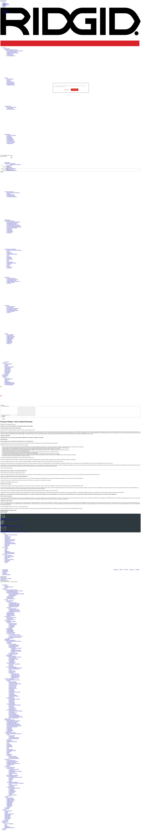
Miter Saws (11, 778)
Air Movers (9, 283)
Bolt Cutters (9, 744)
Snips (8, 265)
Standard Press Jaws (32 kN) (14, 609)
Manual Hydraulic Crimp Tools (12, 222)
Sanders (10, 774)
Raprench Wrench (12, 687)
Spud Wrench (11, 690)
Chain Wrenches (12, 691)
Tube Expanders (12, 701)
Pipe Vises (11, 664)
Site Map (4, 572)
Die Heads (13, 649)
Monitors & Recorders (13, 594)
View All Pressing (10, 600)
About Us (4, 376)
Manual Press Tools (10, 614)
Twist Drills (9, 263)
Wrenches (8, 193)
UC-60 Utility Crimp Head (11, 223)
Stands (10, 781)
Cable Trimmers (10, 230)
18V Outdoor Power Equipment (12, 308)
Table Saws (11, 779)
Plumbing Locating (10, 596)
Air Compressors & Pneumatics (12, 310)
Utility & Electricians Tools (9, 220)
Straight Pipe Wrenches (13, 682)
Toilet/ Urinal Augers (13, 624)
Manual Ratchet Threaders (16, 650)
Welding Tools (9, 342)
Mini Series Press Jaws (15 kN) (14, 611)
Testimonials (7, 379)
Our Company (5, 547)
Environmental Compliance (9, 383)
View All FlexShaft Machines (14, 634)
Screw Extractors (10, 261)
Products (4, 588)
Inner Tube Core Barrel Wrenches (15, 683)
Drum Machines (10, 629)
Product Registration (8, 363)
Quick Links (5, 554)
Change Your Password (7, 12)
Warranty (6, 365)
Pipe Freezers (11, 705)
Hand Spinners (11, 626)
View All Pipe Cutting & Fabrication (15, 667)
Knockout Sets (9, 228)
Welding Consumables (11, 336)
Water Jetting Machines (11, 632)
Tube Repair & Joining (11, 195)
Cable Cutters (9, 229)
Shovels (8, 264)
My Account (5, 10)
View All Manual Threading (16, 648)
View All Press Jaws (12, 608)
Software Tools (7, 219)
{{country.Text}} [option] (6, 166)
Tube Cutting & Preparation (12, 196)
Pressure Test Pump (12, 707)
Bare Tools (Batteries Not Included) (15, 771)
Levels (8, 743)
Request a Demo (5, 375)
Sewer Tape (11, 627)
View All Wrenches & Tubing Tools (13, 192)
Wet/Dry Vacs (7, 277)
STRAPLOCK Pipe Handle (12, 741)
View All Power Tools (11, 306)
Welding (6, 333)
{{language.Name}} (6, 170)
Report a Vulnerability (6, 574)
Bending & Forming (10, 194)
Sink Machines (9, 628)
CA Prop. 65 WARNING (9, 559)
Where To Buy (5, 374)
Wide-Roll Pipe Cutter (15, 677)
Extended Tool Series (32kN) (14, 603)
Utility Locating (10, 597)
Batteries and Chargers (11, 615)
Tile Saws (8, 312)
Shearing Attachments (11, 613)
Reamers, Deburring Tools (13, 717)
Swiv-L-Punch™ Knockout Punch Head (14, 226)
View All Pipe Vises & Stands (14, 663)
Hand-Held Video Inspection (12, 591)
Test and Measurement (11, 598)
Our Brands (5, 5)
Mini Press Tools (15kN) (13, 606)
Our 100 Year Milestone (9, 384)
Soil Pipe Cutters (12, 670)
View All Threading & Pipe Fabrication (14, 641)
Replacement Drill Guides (11, 262)
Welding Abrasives (10, 335)
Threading (9, 643)
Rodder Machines (10, 631)
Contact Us (7, 373)
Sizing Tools (9, 232)
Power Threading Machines (14, 645)
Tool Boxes (9, 267)
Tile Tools (9, 252)
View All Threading (12, 644)
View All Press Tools (13, 602)
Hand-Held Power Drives (13, 646)
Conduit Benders (10, 231)
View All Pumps (12, 735)
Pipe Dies (13, 652)
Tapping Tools (11, 660)
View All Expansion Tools (11, 617)
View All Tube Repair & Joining (15, 704)
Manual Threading (12, 647)
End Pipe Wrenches (12, 685)
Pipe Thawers (11, 706)
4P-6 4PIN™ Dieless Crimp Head (13, 224)
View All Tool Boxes (13, 756)
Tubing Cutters (11, 711)
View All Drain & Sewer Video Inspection (16, 593)
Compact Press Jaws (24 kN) (14, 610)
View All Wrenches (12, 681)
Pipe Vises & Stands (10, 662)
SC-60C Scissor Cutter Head (12, 227)
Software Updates (8, 370)
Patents (6, 558)
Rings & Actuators (10, 612)
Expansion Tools (8, 536)
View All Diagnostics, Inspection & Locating (15, 590)
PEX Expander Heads (11, 619)
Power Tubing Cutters (13, 712)
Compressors (11, 786)
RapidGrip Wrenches (13, 684)
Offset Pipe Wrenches (13, 688)
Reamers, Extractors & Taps (14, 668)
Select (2, 171)
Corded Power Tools (10, 311)
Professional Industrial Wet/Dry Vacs (13, 281)
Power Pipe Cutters (12, 671)
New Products (7, 807)
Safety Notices (7, 369)
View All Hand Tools (13, 623)
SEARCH (3, 416)
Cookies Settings (66, 89)
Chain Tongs (11, 693)
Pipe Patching (7, 538)
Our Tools (4, 533)
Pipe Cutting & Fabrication (11, 666)
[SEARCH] (26, 411)
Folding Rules (9, 745)
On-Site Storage (10, 746)
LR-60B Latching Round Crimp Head (13, 225)
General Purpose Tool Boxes (14, 758)
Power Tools (7, 305)
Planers (10, 780)
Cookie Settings (5, 571)
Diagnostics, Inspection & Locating (11, 534)
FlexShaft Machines (11, 633)
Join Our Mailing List (8, 378)
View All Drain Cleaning (11, 621)
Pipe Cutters (11, 672)
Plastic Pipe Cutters (12, 713)
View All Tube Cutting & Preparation (15, 710)
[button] (70, 0)
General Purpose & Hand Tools (10, 249)
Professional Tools (6, 4)
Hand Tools (9, 622)
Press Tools (9, 601)
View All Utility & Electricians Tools (13, 221)
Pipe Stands (11, 665)
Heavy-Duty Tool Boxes (13, 757)
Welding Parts (9, 340)
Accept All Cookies (74, 89)
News (6, 377)
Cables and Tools (10, 638)
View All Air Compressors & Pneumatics (16, 783)
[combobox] (5, 164)
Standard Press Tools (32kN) (14, 604)
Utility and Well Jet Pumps (14, 738)
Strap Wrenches (12, 694)
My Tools (4, 11)
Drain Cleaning (7, 537)
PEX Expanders (10, 618)
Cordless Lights (12, 772)
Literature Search (8, 367)
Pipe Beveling (9, 642)
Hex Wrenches (11, 689)
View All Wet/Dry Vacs (11, 278)
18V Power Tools (10, 307)
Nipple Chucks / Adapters (13, 653)
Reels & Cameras (12, 595)
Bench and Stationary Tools (12, 309)
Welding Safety (9, 341)
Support (4, 362)
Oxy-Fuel (8, 343)
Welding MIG (9, 339)
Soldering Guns (12, 708)
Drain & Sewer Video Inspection (12, 592)
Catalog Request (8, 368)
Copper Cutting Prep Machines (14, 715)
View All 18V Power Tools (14, 769)
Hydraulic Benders (12, 661)
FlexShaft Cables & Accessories (15, 637)
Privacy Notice (5, 569)
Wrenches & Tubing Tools (9, 191)
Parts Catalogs (7, 371)
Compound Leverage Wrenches (14, 692)
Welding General (10, 337)
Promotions (7, 361)
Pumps (8, 251)
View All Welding (10, 334)
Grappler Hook (12, 625)
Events (6, 380)
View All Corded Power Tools (14, 788)
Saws (8, 260)
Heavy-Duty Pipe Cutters (15, 675)
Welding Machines (10, 338)
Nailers (10, 784)
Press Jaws (9, 607)
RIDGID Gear (7, 381)
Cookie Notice (5, 570)
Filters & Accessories (10, 282)
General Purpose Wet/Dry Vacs (12, 279)
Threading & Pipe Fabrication (10, 539)
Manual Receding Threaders (16, 651)
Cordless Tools (11, 770)
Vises (8, 742)
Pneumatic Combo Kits (13, 785)
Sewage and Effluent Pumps (14, 737)
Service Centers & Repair (9, 366)
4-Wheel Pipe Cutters (15, 674)
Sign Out (4, 13)
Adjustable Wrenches (13, 695)
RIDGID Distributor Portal (9, 382)
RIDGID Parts (7, 372)
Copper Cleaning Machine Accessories (16, 716)
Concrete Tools (9, 253)
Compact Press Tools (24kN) (14, 605)
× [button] (0, 582)
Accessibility (5, 573)
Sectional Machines (10, 630)
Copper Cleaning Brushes (13, 714)
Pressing (6, 535)
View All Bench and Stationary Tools (15, 777)
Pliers (8, 747)
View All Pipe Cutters (15, 673)
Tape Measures (9, 266)
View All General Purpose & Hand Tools (14, 250)
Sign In (6, 562)
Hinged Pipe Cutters (15, 676)
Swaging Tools (11, 702)
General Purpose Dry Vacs (11, 280)
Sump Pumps (11, 736)
